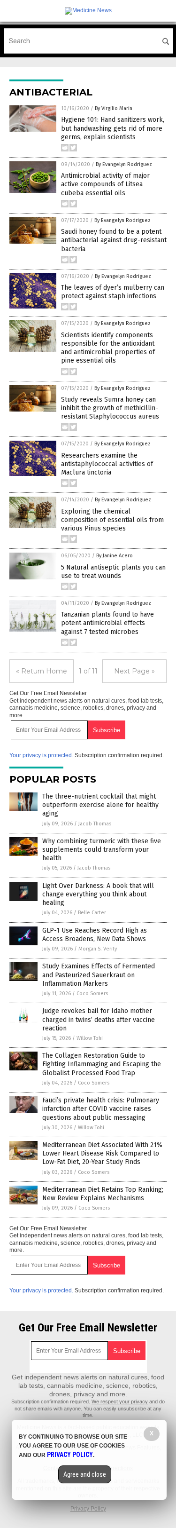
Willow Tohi (90, 1038)
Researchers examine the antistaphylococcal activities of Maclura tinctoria (107, 463)
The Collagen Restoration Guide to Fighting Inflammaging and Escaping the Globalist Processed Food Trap (101, 1064)
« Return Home (41, 671)
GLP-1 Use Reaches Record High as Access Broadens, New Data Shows (94, 934)
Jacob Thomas (94, 824)
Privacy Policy (88, 1508)
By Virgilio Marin (113, 108)
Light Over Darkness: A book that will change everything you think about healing (98, 894)
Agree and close (84, 1474)
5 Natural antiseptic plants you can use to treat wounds (113, 571)
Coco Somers (92, 993)
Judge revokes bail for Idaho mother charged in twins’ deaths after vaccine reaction (98, 1019)
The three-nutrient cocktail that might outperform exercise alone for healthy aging (100, 804)
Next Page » (134, 671)
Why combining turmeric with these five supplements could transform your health (101, 849)
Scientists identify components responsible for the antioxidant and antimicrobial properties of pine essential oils (108, 348)
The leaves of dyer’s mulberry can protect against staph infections (112, 292)
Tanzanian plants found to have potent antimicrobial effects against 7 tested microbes (107, 622)
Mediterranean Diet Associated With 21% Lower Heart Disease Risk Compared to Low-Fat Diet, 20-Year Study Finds (102, 1153)
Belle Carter (92, 913)
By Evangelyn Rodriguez (124, 164)
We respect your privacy (120, 1401)
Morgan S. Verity (97, 949)
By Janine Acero (114, 556)
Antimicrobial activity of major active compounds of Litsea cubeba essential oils (105, 184)
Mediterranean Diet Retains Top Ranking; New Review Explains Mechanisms (102, 1194)
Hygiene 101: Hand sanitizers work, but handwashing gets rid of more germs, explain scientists (112, 128)
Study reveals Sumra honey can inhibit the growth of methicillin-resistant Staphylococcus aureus (110, 408)
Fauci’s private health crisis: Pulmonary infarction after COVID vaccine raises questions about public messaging (100, 1108)
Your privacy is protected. (41, 755)
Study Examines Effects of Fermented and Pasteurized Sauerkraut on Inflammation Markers (98, 974)
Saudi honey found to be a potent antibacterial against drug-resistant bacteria (114, 240)
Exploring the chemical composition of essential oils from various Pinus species (112, 519)
